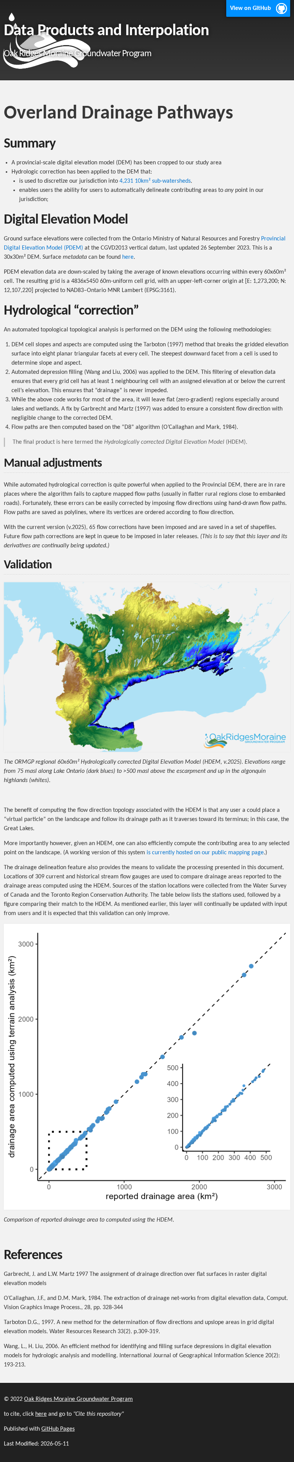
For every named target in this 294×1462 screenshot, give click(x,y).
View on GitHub (250, 8)
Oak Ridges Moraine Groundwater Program (78, 1399)
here (128, 257)
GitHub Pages (58, 1429)
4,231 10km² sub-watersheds (155, 181)
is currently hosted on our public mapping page (205, 853)
